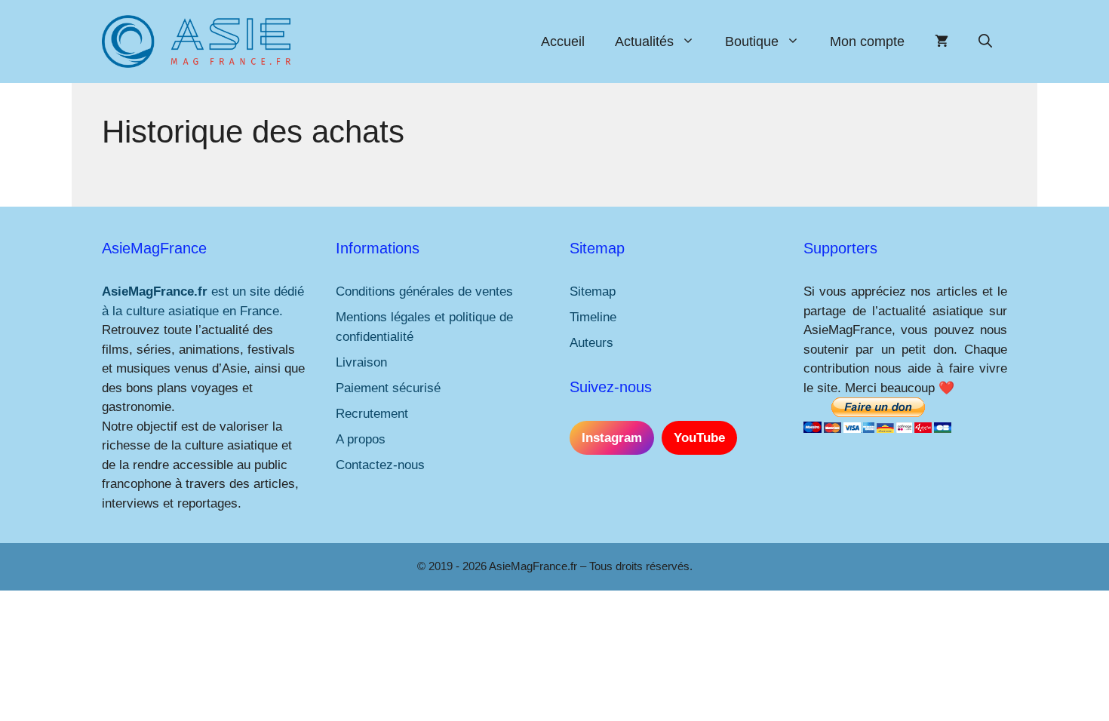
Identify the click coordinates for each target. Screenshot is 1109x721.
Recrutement (372, 414)
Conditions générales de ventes (424, 291)
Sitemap (593, 291)
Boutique (752, 41)
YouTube (699, 438)
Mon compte (867, 41)
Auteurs (591, 343)
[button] (985, 41)
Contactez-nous (380, 465)
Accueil (563, 41)
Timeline (593, 317)
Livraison (361, 362)
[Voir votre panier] (941, 41)
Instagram (612, 438)
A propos (361, 439)
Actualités (644, 41)
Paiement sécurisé (388, 388)
